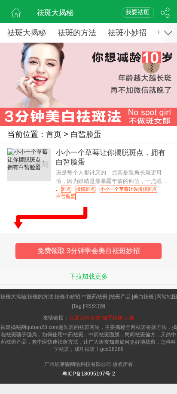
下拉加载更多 (88, 276)
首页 (53, 134)
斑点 (66, 189)
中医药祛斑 (94, 297)
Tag (77, 306)
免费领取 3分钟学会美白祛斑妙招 (88, 250)
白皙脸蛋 (85, 134)
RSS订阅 (94, 306)
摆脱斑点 (85, 189)
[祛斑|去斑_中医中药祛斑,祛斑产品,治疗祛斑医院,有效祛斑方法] (16, 11)
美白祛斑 (143, 297)
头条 (129, 318)
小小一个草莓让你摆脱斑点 (128, 189)
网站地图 (166, 297)
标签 (96, 318)
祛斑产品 (120, 297)
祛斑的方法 (77, 32)
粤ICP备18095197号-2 (88, 374)
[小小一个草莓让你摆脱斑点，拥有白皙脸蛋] (56, 190)
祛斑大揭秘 (55, 13)
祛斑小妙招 (127, 32)
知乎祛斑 (112, 318)
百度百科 (79, 318)
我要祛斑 (137, 12)
